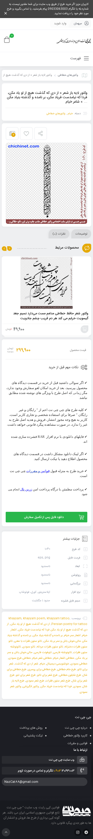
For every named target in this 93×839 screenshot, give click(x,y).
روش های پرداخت (31, 727)
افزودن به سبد (84, 329)
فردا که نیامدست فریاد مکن (56, 686)
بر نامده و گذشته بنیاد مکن (48, 635)
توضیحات (81, 233)
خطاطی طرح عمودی (20, 658)
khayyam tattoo (58, 618)
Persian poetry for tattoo (69, 624)
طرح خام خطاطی (66, 669)
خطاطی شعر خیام (42, 658)
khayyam (15, 618)
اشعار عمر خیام (72, 635)
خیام (70, 114)
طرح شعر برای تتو (26, 675)
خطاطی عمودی (79, 664)
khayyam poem (34, 618)
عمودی (77, 686)
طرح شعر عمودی (35, 681)
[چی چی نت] (73, 41)
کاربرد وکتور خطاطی (75, 735)
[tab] (81, 233)
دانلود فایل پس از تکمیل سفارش (44, 517)
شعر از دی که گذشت (26, 664)
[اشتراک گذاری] (40, 133)
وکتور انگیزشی (31, 686)
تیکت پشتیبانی (33, 735)
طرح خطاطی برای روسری (42, 669)
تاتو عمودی (28, 647)
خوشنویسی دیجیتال (58, 664)
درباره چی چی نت (76, 727)
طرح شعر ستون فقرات (58, 681)
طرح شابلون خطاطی (70, 675)
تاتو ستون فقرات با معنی (28, 641)
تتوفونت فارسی (43, 652)
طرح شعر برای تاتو (47, 675)
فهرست (76, 58)
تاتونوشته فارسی (62, 652)
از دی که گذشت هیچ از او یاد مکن (30, 624)
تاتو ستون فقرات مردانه (50, 647)
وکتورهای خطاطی (68, 75)
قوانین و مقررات (77, 743)
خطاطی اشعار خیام (63, 658)
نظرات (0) (59, 233)
